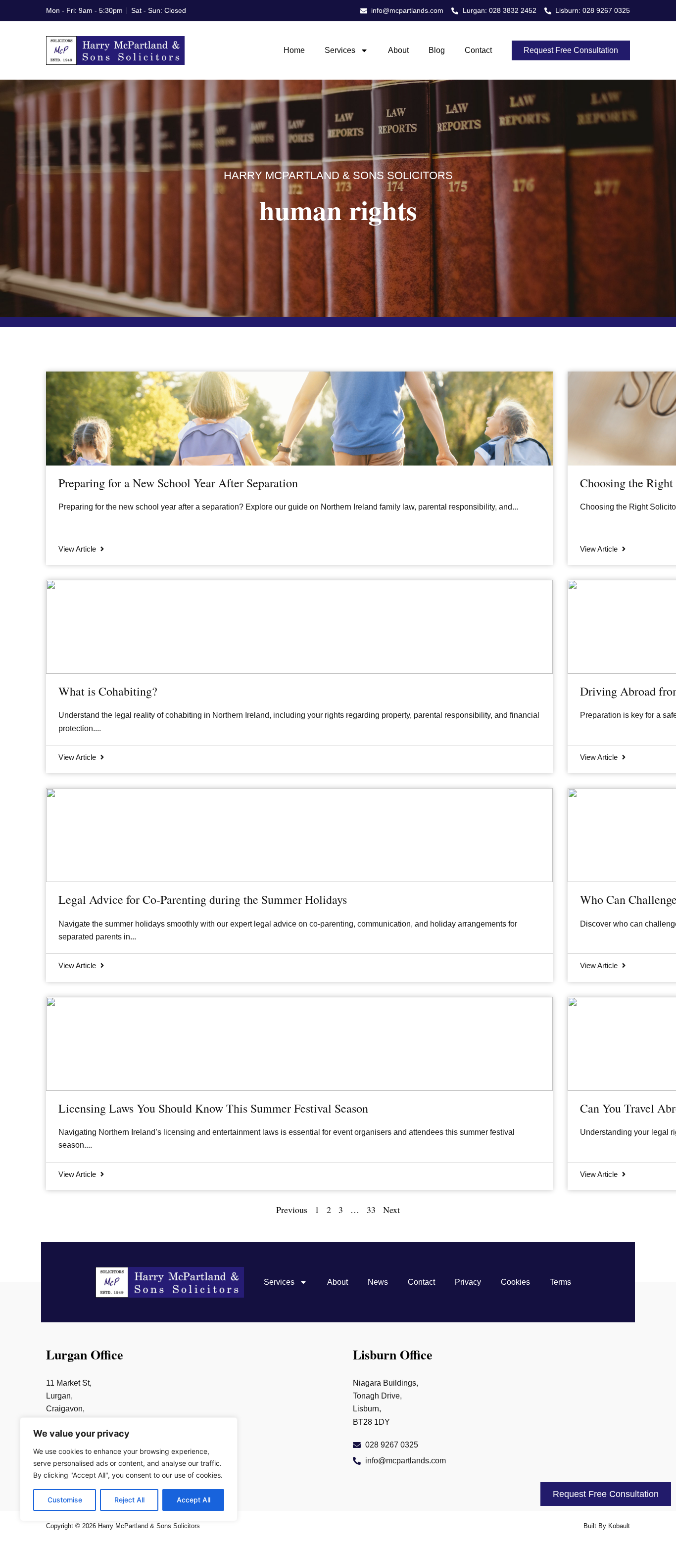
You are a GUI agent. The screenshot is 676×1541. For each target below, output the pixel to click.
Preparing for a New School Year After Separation (178, 483)
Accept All (193, 1499)
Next (391, 1209)
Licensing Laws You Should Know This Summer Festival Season (213, 1108)
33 (371, 1209)
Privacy (468, 1282)
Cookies (515, 1282)
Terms (560, 1282)
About (398, 50)
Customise (65, 1499)
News (378, 1282)
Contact (478, 50)
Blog (437, 50)
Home (294, 50)
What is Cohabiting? (107, 691)
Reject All (129, 1499)
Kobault (619, 1526)
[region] (129, 1469)
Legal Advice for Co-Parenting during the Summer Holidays (202, 899)
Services (340, 50)
